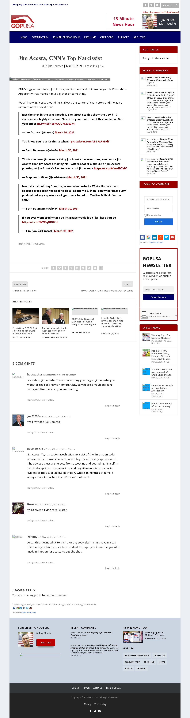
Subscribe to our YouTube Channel (161, 12)
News (24, 37)
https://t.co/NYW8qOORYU (40, 222)
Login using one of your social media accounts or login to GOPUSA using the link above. (54, 604)
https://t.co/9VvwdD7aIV (110, 168)
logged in (35, 595)
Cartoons (106, 37)
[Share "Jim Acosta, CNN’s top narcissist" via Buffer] (83, 268)
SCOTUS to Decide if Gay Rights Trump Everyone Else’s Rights (84, 322)
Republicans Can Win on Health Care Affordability (162, 388)
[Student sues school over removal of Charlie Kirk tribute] (146, 371)
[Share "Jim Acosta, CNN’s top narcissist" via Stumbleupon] (89, 268)
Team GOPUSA (113, 687)
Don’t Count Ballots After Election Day (161, 405)
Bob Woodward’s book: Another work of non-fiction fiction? (54, 331)
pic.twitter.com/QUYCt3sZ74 (56, 123)
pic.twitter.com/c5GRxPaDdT (90, 141)
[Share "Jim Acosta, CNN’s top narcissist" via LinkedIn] (77, 268)
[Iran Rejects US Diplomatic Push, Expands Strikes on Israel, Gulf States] (146, 352)
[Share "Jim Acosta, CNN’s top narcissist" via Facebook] (54, 268)
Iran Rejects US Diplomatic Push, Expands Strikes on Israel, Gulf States (160, 95)
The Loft (123, 37)
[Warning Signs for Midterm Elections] (146, 337)
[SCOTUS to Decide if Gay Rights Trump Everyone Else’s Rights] (85, 309)
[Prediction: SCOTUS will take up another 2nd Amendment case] (25, 316)
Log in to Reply (112, 405)
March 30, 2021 (64, 132)
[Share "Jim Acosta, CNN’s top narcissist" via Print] (101, 268)
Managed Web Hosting (95, 704)
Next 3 (128, 668)
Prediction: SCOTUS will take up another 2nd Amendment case (25, 331)
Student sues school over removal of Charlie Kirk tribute (161, 372)
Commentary (40, 37)
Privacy (86, 687)
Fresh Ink (90, 37)
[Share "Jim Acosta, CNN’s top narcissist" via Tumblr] (65, 268)
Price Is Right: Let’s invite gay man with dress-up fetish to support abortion (112, 322)
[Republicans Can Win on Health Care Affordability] (146, 387)
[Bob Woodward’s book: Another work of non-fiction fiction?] (55, 316)
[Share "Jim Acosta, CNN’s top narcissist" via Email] (95, 268)
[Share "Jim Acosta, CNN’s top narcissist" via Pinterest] (71, 268)
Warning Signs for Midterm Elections (160, 78)
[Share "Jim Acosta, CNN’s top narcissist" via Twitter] (59, 268)
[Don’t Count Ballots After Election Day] (146, 405)
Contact (75, 687)
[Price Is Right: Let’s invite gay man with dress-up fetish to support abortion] (114, 309)
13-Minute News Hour (66, 37)
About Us (139, 37)
